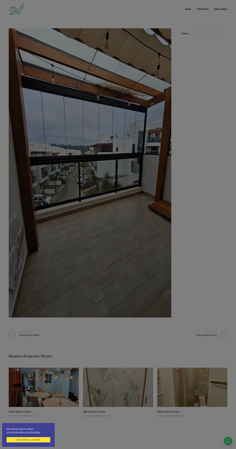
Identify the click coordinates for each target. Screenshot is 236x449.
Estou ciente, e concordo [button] (28, 440)
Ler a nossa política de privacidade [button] (23, 432)
